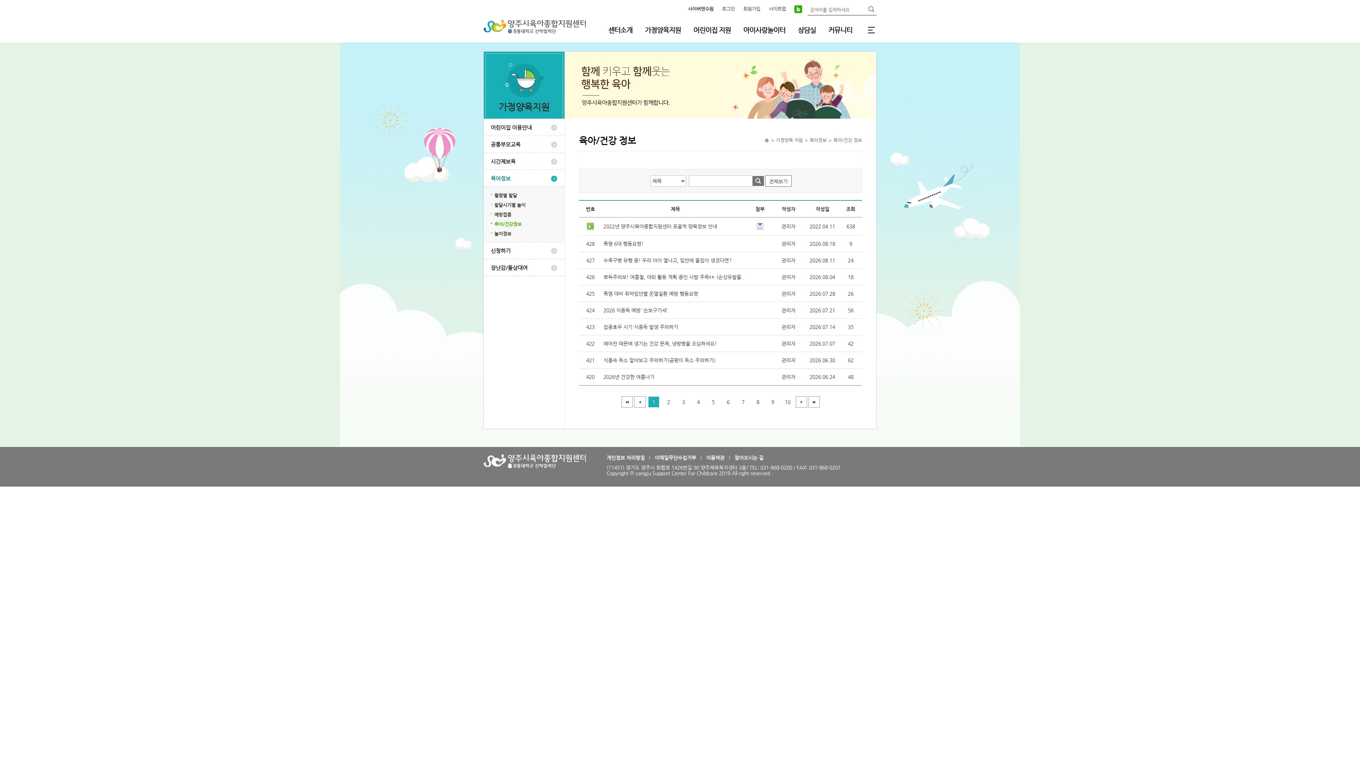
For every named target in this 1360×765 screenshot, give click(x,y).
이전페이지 (640, 402)
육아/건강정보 (508, 224)
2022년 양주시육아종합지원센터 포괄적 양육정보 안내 (660, 226)
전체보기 (778, 181)
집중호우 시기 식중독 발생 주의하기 (641, 327)
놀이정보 (502, 233)
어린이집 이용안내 (511, 127)
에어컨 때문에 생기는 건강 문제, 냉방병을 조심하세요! (660, 343)
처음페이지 (627, 402)
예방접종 (502, 214)
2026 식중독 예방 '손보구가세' (636, 310)
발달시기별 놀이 (510, 205)
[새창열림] (798, 9)
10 (787, 402)
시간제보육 (503, 161)
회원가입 (751, 8)
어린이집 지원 (712, 30)
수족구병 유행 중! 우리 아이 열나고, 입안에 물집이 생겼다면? (668, 260)
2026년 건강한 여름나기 (629, 377)
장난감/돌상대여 (509, 268)
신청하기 (501, 251)
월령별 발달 (505, 195)
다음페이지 (801, 402)
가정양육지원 (663, 30)
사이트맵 (777, 8)
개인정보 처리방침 (626, 457)
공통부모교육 (506, 144)
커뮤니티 (840, 30)
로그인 (728, 8)
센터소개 (620, 30)
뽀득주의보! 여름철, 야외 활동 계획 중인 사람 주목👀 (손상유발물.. (674, 277)
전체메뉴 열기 (871, 30)
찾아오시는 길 (749, 457)
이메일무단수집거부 (675, 457)
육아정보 (501, 178)
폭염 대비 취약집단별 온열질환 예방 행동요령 (651, 293)
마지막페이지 (814, 402)
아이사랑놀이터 (764, 30)
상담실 (807, 30)
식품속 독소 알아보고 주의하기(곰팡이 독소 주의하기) (659, 360)
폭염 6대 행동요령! (624, 243)
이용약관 (715, 457)
